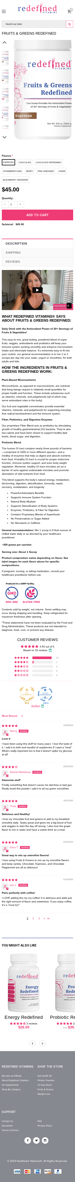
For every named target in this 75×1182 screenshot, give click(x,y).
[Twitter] (36, 1140)
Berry (29, 171)
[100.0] (45, 694)
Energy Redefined (24, 1017)
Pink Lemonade (46, 171)
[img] (9, 725)
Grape (62, 171)
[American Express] (38, 1172)
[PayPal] (58, 1172)
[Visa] (17, 1172)
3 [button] (39, 918)
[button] (21, 658)
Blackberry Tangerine (15, 180)
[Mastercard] (27, 1172)
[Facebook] (27, 1140)
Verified (35, 705)
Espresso (8, 162)
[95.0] (27, 694)
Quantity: (7, 198)
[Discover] (48, 1172)
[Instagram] (45, 1140)
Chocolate (25, 162)
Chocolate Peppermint (49, 162)
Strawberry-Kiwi (12, 171)
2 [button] (33, 918)
